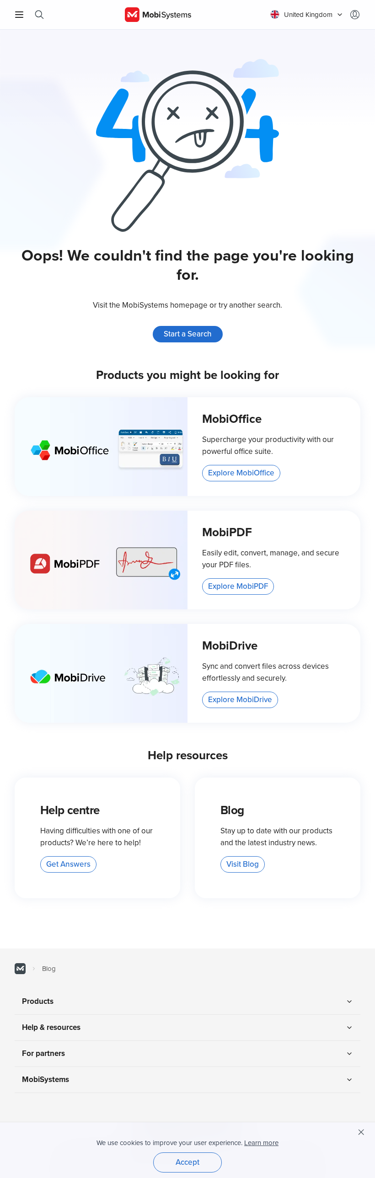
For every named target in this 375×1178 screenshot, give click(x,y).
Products (38, 1001)
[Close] (361, 1132)
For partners (43, 1053)
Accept (187, 1162)
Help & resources (51, 1027)
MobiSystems (45, 1079)
